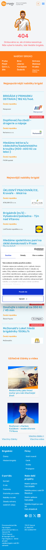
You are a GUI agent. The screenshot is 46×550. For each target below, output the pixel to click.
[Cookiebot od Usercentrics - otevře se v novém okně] (34, 249)
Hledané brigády (9, 460)
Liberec (20, 64)
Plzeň (4, 64)
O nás (5, 485)
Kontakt (6, 481)
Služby (28, 465)
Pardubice (22, 67)
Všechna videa (37, 439)
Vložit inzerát (31, 456)
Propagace (30, 469)
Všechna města (35, 71)
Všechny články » (36, 436)
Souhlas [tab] (8, 255)
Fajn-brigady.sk (31, 509)
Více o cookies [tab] (37, 255)
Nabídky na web (9, 497)
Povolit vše (23, 292)
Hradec (35, 67)
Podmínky (7, 489)
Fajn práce (29, 500)
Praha (5, 61)
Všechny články (9, 439)
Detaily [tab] (23, 255)
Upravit (21, 299)
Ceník (28, 460)
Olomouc (36, 64)
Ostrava (36, 61)
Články (5, 456)
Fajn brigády (30, 486)
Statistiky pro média (11, 493)
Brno (19, 61)
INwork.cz (28, 493)
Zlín (3, 69)
